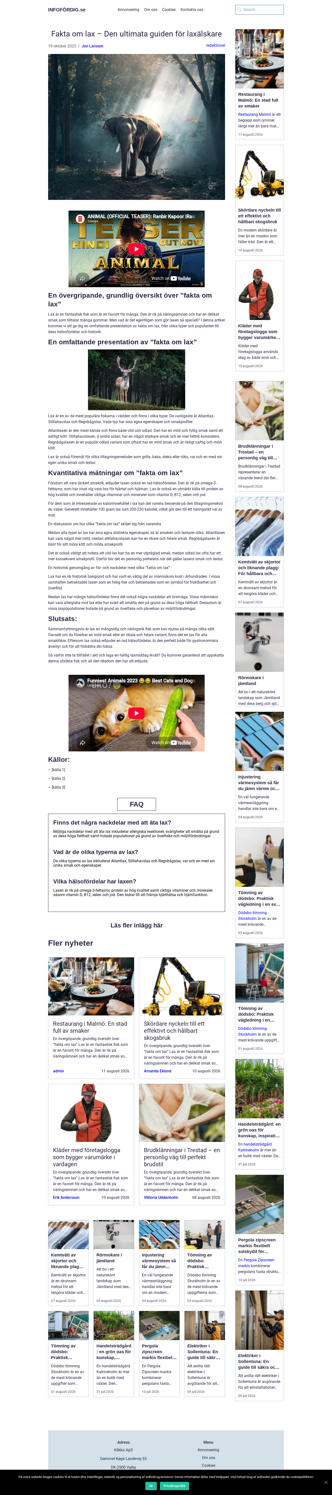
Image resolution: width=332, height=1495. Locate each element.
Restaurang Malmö (254, 114)
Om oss (150, 9)
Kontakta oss (192, 9)
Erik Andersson (66, 1197)
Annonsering (128, 9)
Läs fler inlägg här (137, 925)
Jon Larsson (92, 46)
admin (58, 1071)
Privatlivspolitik (174, 1486)
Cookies (169, 9)
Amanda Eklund (157, 1071)
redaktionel (215, 45)
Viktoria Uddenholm (161, 1197)
